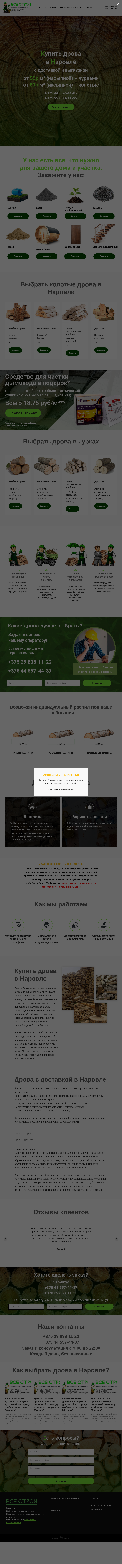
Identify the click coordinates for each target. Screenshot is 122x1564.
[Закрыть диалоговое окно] (118, 3)
